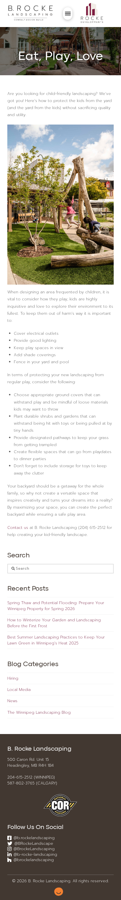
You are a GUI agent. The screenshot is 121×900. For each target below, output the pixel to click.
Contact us (17, 528)
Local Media (19, 690)
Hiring (12, 678)
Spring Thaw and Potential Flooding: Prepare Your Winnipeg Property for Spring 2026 (55, 606)
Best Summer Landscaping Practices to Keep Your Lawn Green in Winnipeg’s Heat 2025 (56, 640)
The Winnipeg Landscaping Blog (39, 712)
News (12, 701)
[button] (67, 13)
